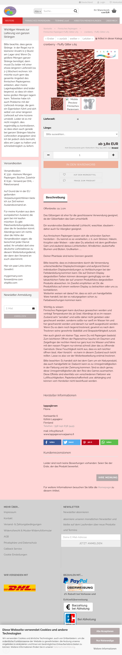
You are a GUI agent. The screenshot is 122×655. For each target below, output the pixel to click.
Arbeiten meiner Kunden (87, 20)
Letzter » (88, 38)
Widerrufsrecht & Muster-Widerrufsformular (28, 530)
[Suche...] (75, 11)
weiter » (75, 38)
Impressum (10, 512)
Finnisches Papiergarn (37, 20)
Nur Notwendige (105, 640)
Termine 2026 (62, 20)
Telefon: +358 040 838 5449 (59, 426)
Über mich (111, 20)
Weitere (9, 20)
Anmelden (20, 316)
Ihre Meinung (108, 477)
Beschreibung (55, 197)
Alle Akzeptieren (104, 631)
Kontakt (8, 518)
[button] (86, 2)
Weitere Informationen (104, 648)
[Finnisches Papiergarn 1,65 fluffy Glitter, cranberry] (81, 72)
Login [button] (102, 2)
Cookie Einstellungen (15, 554)
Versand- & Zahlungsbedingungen (22, 524)
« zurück (62, 38)
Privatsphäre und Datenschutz (20, 542)
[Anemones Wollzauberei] (16, 11)
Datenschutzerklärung (64, 647)
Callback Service (13, 548)
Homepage (104, 487)
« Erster (49, 38)
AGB (6, 536)
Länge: (47, 127)
